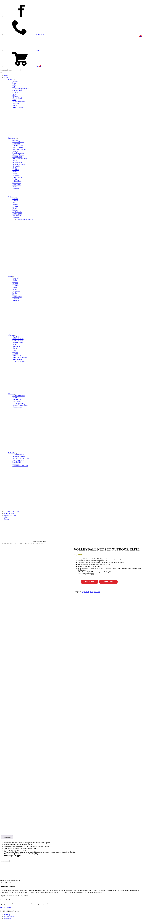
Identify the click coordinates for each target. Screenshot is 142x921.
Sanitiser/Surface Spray (20, 405)
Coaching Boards (18, 155)
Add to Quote (108, 582)
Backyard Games (18, 142)
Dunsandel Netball (18, 456)
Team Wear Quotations (11, 511)
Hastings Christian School (21, 458)
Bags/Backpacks (17, 145)
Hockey (15, 168)
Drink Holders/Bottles (19, 158)
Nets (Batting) (17, 98)
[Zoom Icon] (66, 549)
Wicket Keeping (17, 107)
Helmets (15, 96)
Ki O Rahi (15, 170)
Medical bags (16, 401)
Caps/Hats (15, 337)
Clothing (15, 92)
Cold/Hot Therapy (18, 396)
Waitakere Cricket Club (20, 466)
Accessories (16, 81)
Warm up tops (17, 359)
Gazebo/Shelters (17, 162)
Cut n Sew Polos (17, 339)
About (6, 517)
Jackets (14, 344)
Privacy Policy (9, 916)
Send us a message (6, 907)
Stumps (14, 105)
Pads (14, 100)
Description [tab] (7, 837)
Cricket (10, 79)
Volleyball (15, 188)
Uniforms (11, 197)
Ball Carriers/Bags (18, 147)
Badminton (16, 144)
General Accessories (19, 164)
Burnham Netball (18, 454)
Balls (14, 85)
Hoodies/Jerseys (17, 342)
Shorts (14, 348)
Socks (14, 350)
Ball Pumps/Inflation (19, 149)
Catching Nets (17, 90)
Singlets (15, 352)
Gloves (14, 94)
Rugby (14, 179)
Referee (15, 210)
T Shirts (15, 354)
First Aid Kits (16, 399)
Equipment (11, 138)
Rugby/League (17, 212)
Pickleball (15, 173)
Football (15, 160)
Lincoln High (16, 462)
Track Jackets (16, 355)
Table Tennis (16, 183)
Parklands (15, 464)
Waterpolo (15, 300)
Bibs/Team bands (18, 153)
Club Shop (11, 453)
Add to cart (89, 582)
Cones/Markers (17, 157)
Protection (15, 103)
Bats (13, 87)
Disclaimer (7, 918)
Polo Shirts (16, 346)
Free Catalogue (9, 513)
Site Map (7, 915)
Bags (14, 83)
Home (6, 75)
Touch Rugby (17, 215)
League (14, 287)
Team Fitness (16, 185)
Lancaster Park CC (18, 460)
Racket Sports (17, 177)
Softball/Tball (16, 181)
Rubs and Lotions (18, 403)
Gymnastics (16, 166)
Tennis (14, 186)
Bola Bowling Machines (20, 88)
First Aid (11, 394)
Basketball (15, 151)
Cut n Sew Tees (17, 341)
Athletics (15, 140)
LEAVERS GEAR (18, 361)
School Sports (17, 214)
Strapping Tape (17, 407)
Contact (6, 519)
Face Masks (16, 397)
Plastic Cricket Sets (18, 102)
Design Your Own (10, 515)
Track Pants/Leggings (19, 357)
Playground (16, 175)
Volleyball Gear (95, 592)
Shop (6, 77)
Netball (14, 172)
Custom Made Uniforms (25, 219)
